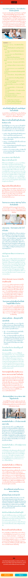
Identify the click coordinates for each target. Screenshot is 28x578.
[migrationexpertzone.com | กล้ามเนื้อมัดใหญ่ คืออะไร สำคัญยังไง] (14, 2)
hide (9, 42)
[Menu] (2, 2)
